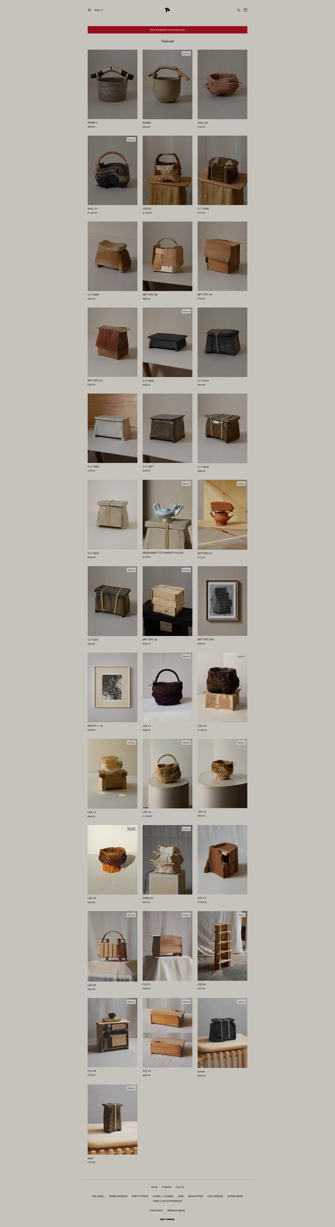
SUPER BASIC (235, 1196)
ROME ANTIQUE (118, 1196)
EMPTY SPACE (140, 1196)
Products (166, 1186)
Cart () (180, 1186)
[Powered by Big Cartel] (167, 1219)
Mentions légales (176, 1210)
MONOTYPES (195, 1196)
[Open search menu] (238, 10)
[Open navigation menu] (89, 10)
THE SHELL (98, 1196)
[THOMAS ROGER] (167, 10)
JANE (181, 1196)
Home (154, 1186)
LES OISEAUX (215, 1196)
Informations (156, 1210)
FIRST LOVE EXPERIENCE (167, 1201)
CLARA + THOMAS (163, 1196)
